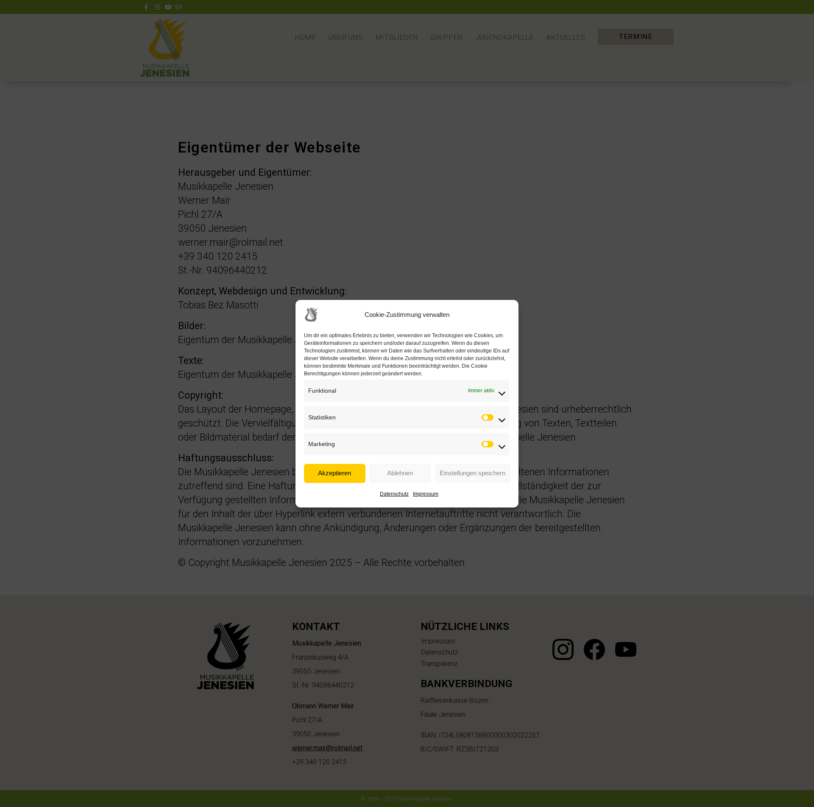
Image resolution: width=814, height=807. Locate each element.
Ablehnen (400, 473)
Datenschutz (394, 494)
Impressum (425, 494)
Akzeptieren (334, 473)
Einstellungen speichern (472, 473)
